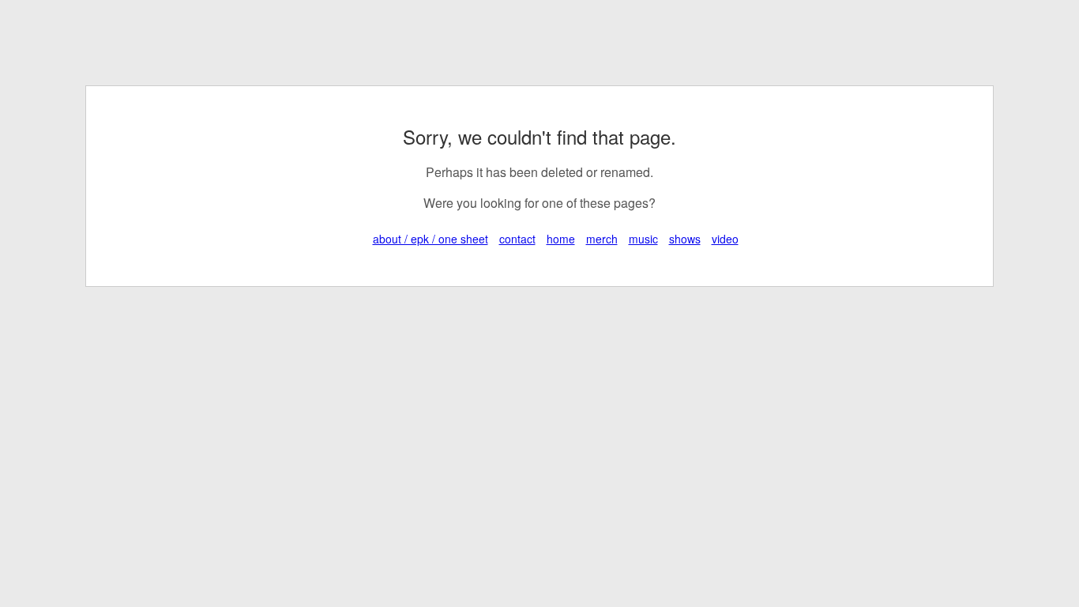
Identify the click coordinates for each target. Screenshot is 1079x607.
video (725, 239)
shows (685, 239)
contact (517, 239)
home (561, 239)
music (643, 239)
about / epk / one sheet (430, 239)
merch (602, 239)
